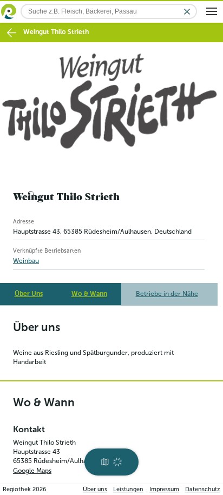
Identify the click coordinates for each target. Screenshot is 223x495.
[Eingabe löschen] (187, 11)
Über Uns (29, 294)
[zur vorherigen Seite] (11, 32)
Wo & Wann (89, 294)
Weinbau (26, 261)
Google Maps (32, 470)
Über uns (95, 489)
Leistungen (128, 489)
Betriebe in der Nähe (167, 294)
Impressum (164, 489)
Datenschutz (202, 489)
